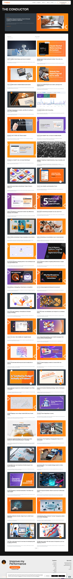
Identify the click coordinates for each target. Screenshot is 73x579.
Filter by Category (37, 36)
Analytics (70, 569)
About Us (48, 2)
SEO (70, 566)
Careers (55, 569)
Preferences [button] (37, 576)
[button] (43, 2)
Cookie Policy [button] (20, 576)
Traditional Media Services (67, 565)
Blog (55, 2)
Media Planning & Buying (67, 562)
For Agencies (38, 2)
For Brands (34, 2)
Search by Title (9, 36)
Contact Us (54, 570)
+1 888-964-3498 (14, 569)
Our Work (52, 2)
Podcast (55, 571)
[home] (7, 2)
